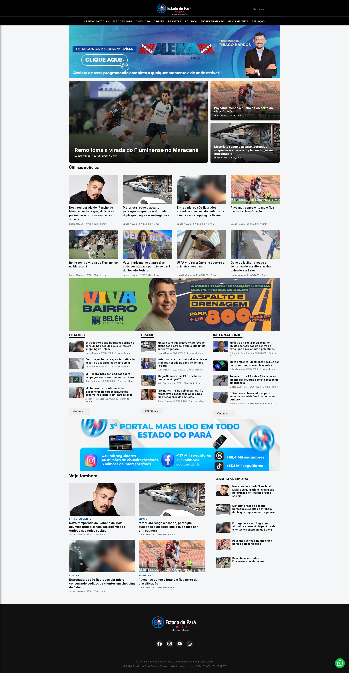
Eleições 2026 (122, 21)
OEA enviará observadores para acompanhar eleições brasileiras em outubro (253, 396)
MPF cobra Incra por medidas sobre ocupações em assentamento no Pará (109, 375)
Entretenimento (212, 21)
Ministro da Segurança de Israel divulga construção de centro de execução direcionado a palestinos (252, 345)
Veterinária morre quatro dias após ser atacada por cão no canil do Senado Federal (182, 362)
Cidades (159, 21)
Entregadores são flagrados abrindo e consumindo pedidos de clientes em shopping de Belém (109, 345)
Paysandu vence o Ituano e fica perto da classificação (252, 542)
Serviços (258, 21)
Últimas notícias (96, 21)
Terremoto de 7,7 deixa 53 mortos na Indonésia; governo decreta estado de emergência (254, 379)
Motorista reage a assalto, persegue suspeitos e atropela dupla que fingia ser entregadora (181, 345)
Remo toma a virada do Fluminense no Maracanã (248, 560)
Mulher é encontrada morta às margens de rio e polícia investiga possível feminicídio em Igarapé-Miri (108, 391)
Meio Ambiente (238, 21)
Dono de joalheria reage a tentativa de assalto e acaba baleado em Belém (110, 361)
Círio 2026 (143, 21)
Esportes (174, 21)
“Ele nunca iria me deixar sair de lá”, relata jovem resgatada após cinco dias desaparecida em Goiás (180, 393)
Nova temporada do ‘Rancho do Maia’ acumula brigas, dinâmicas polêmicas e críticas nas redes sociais (253, 491)
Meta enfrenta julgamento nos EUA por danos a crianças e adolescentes (254, 363)
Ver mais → (80, 411)
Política (191, 21)
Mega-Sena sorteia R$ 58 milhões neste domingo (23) (179, 378)
